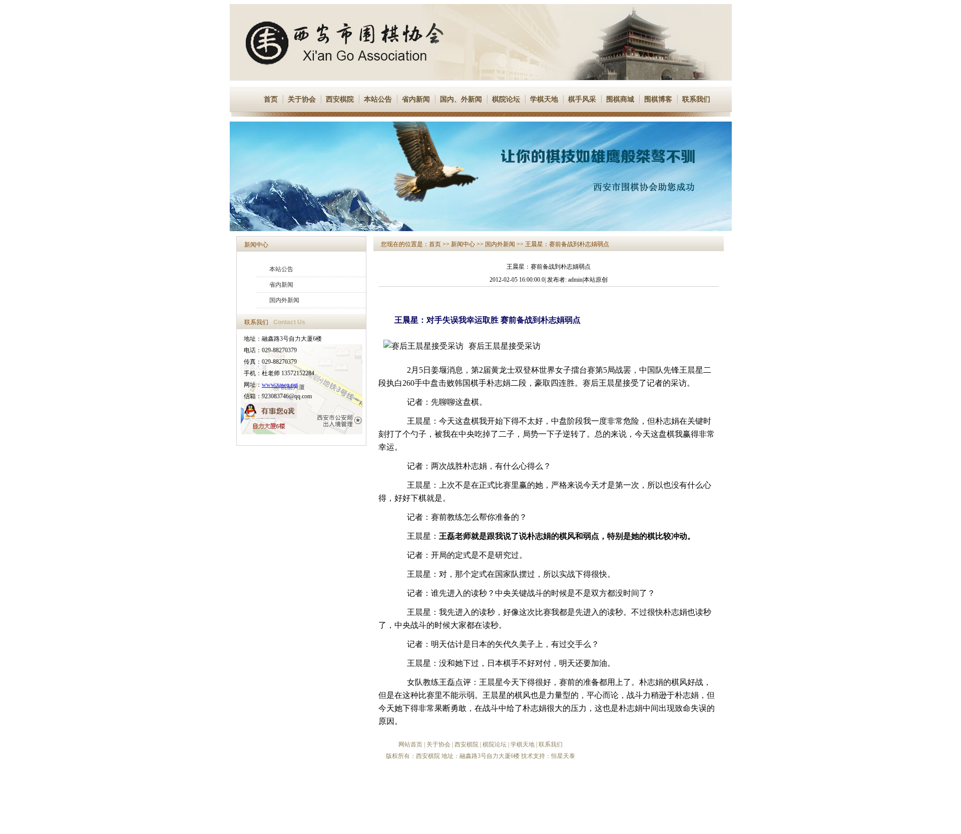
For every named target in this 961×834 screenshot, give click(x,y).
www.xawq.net (280, 384)
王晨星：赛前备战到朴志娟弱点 (567, 244)
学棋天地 (544, 99)
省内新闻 (416, 99)
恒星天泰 (563, 755)
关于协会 (302, 99)
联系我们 (696, 99)
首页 (271, 99)
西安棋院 (340, 99)
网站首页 (410, 744)
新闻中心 (256, 244)
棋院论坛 (506, 99)
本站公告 (378, 99)
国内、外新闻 (461, 99)
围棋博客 (658, 99)
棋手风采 (582, 99)
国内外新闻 (284, 300)
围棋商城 (620, 99)
